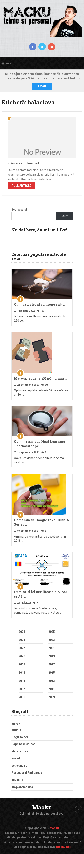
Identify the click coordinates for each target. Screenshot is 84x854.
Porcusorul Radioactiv (26, 772)
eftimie (16, 729)
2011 (51, 689)
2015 (51, 672)
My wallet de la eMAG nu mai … (40, 378)
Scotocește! (19, 209)
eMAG (42, 86)
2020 (22, 656)
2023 (51, 640)
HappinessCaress (23, 744)
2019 (51, 656)
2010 (22, 697)
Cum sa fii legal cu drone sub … (39, 304)
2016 (22, 672)
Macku (42, 807)
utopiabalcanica (22, 787)
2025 (51, 631)
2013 (51, 680)
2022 (22, 648)
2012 (22, 689)
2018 (22, 664)
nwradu (16, 758)
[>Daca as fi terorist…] (42, 137)
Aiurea (15, 724)
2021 (51, 648)
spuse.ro (17, 779)
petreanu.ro (19, 765)
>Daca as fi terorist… (24, 163)
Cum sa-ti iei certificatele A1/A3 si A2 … (40, 594)
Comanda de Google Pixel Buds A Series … (41, 522)
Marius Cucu (20, 751)
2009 (51, 697)
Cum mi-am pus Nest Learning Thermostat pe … (39, 443)
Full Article (21, 185)
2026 (22, 631)
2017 (51, 664)
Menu (9, 63)
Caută (64, 216)
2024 (22, 640)
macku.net (63, 846)
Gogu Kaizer (19, 737)
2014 (22, 680)
